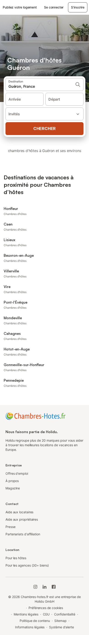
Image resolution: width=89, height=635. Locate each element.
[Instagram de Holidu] (35, 587)
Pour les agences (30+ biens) (27, 565)
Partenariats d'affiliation (22, 534)
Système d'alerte (61, 627)
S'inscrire (77, 7)
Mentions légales (26, 614)
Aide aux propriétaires (21, 519)
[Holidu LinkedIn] (44, 587)
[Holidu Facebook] (54, 587)
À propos (12, 481)
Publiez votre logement (20, 7)
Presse (10, 527)
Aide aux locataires (19, 512)
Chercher (44, 128)
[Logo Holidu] (35, 415)
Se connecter (53, 7)
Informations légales (29, 627)
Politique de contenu (35, 621)
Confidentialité (64, 614)
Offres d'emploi (16, 473)
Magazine (12, 488)
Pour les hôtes (15, 558)
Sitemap (60, 621)
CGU (46, 614)
